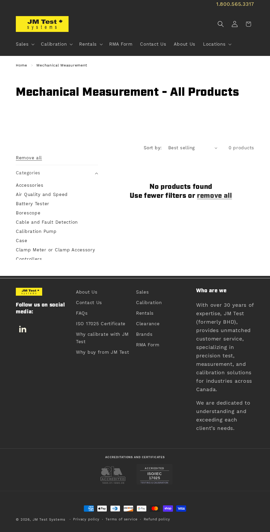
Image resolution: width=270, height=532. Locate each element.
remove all (214, 196)
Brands (144, 334)
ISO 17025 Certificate (101, 323)
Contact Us (89, 302)
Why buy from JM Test (102, 352)
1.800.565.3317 (235, 4)
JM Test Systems (49, 519)
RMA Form (148, 344)
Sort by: (153, 147)
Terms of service (121, 519)
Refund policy (157, 519)
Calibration (149, 302)
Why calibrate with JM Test (102, 338)
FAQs (82, 313)
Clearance (148, 323)
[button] (24, 44)
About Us (87, 292)
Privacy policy (86, 519)
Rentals (145, 313)
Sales (142, 292)
